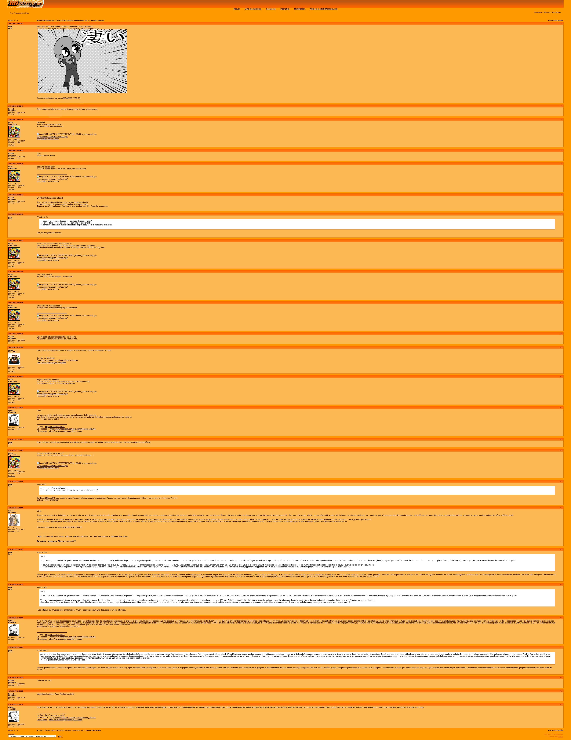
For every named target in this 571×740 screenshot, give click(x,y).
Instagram (52, 541)
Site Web (11, 145)
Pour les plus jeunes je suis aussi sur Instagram (57, 360)
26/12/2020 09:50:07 (15, 23)
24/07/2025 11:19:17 (15, 241)
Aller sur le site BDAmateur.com (323, 9)
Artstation (41, 541)
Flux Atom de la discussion (554, 734)
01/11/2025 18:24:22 (15, 481)
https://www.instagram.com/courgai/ (52, 136)
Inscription (284, 9)
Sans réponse (556, 12)
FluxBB (560, 736)
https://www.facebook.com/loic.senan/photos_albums (73, 429)
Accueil (237, 9)
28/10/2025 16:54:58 (15, 303)
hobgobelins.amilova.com (48, 139)
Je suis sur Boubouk (46, 358)
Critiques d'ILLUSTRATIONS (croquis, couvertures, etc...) (66, 20)
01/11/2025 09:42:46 (15, 377)
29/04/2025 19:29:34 (15, 119)
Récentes (547, 12)
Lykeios (11, 411)
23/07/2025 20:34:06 (15, 214)
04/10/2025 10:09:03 (15, 272)
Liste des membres (253, 9)
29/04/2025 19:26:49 (15, 106)
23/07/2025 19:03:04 (15, 195)
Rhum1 (11, 109)
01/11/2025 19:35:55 (15, 508)
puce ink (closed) (97, 20)
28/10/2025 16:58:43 (15, 334)
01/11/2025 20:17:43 (15, 549)
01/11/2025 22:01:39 (15, 677)
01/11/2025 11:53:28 (15, 408)
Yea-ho (11, 511)
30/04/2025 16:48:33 (15, 150)
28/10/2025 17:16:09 (15, 347)
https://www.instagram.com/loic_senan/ (65, 431)
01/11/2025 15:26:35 (15, 439)
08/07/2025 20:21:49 (15, 164)
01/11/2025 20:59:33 (15, 647)
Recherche (271, 9)
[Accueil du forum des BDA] (25, 7)
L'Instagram (42, 431)
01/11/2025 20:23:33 (15, 584)
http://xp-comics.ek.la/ (55, 427)
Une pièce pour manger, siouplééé (51, 362)
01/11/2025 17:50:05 (15, 450)
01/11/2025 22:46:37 (15, 704)
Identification (299, 9)
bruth (10, 122)
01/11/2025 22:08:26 (15, 691)
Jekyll (10, 350)
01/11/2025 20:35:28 (15, 618)
